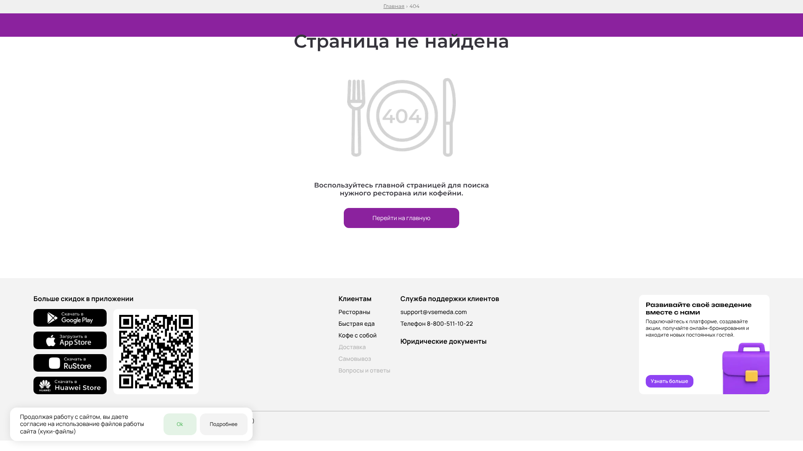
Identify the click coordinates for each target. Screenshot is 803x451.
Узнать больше (669, 381)
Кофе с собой (357, 336)
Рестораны (354, 312)
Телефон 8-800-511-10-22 (436, 324)
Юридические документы (443, 341)
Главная (394, 7)
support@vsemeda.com (433, 312)
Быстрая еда (356, 324)
